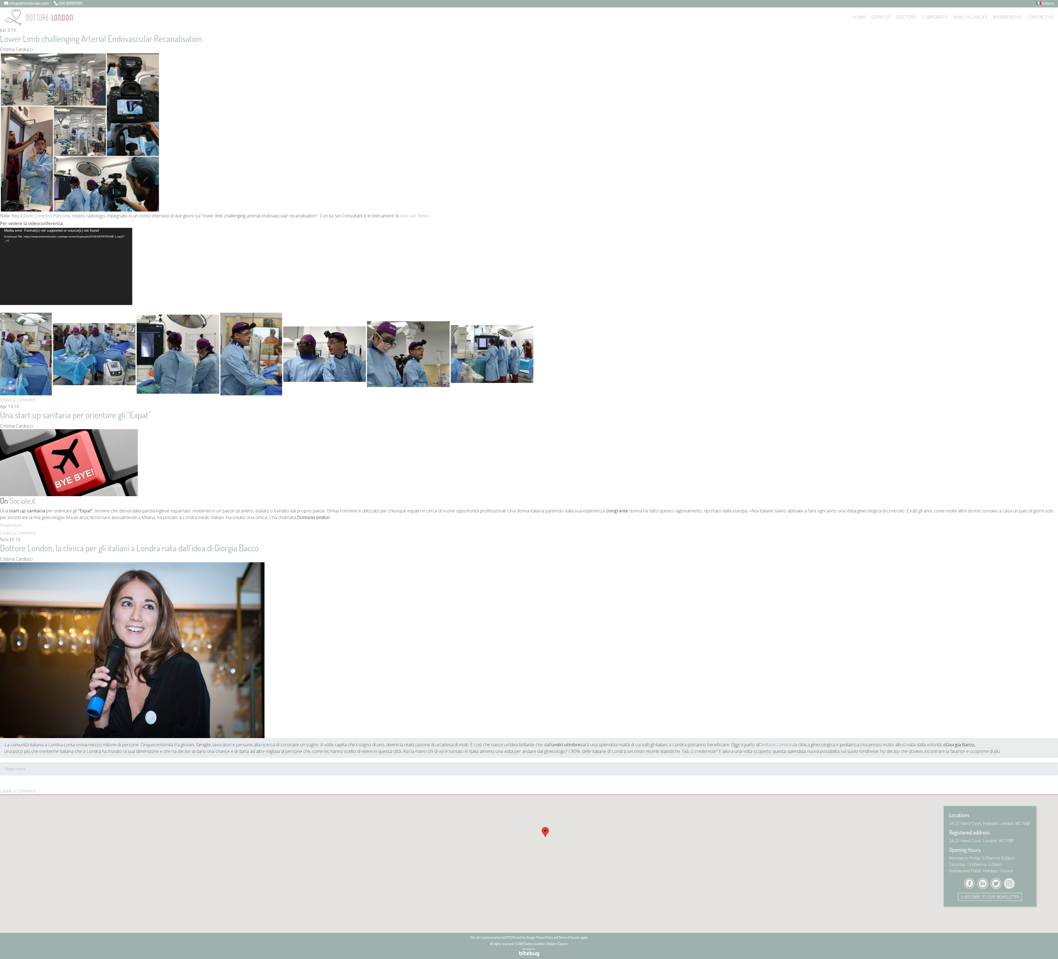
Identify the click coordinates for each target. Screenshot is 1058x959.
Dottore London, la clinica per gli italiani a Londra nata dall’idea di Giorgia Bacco (129, 547)
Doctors (906, 17)
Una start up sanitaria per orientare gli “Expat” (75, 414)
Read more (11, 525)
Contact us (1040, 17)
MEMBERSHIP (1007, 17)
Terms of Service (569, 937)
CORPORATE (934, 17)
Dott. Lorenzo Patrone (46, 216)
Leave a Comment (18, 400)
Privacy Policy (544, 937)
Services (880, 17)
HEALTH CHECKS (970, 17)
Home (859, 17)
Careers (563, 944)
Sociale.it (22, 501)
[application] (66, 266)
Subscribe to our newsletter (989, 896)
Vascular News (414, 216)
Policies (551, 944)
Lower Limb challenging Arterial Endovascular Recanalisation (101, 38)
